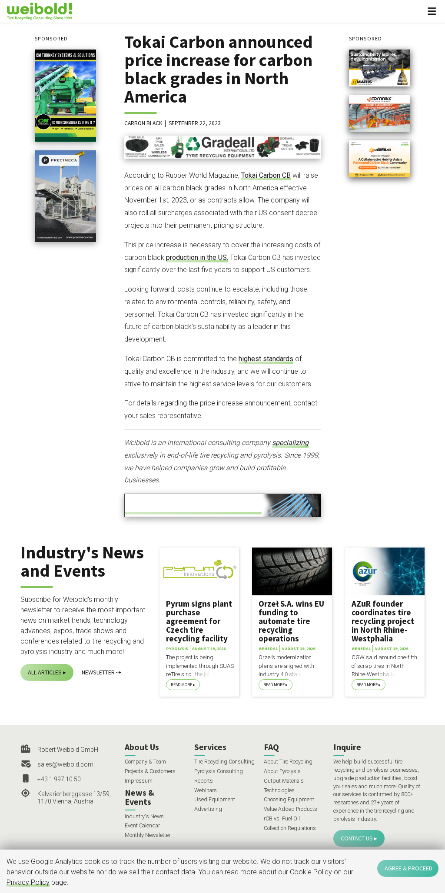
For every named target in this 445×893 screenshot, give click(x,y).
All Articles (45, 672)
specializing (290, 442)
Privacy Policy (28, 882)
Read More (181, 684)
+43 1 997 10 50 (59, 779)
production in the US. (197, 257)
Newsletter (98, 672)
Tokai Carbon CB (266, 175)
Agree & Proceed (408, 868)
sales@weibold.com (65, 764)
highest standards (266, 359)
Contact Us (357, 838)
